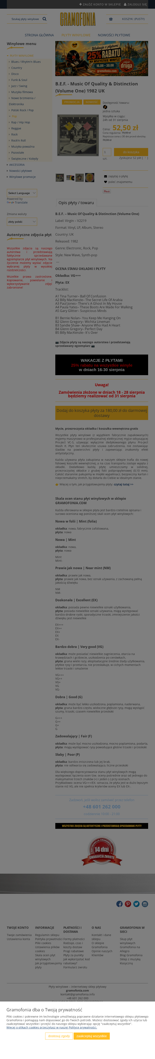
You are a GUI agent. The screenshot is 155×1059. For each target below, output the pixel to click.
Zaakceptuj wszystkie (91, 1036)
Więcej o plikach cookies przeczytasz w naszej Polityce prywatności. (51, 1027)
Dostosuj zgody (59, 1036)
